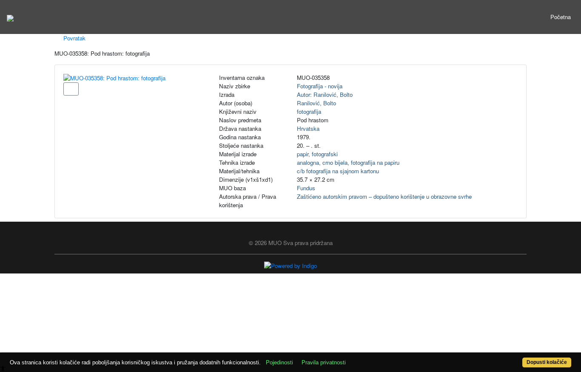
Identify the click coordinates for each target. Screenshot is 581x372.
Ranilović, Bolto (316, 103)
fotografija (309, 111)
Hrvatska (308, 128)
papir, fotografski (317, 154)
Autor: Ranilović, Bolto (325, 94)
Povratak (73, 38)
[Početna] (10, 16)
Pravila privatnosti (324, 362)
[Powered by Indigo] (290, 265)
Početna (560, 17)
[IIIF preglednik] (71, 89)
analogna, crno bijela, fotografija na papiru (348, 162)
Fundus (306, 188)
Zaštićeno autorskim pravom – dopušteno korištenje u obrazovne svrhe (384, 196)
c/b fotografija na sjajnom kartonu (338, 171)
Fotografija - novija (319, 86)
